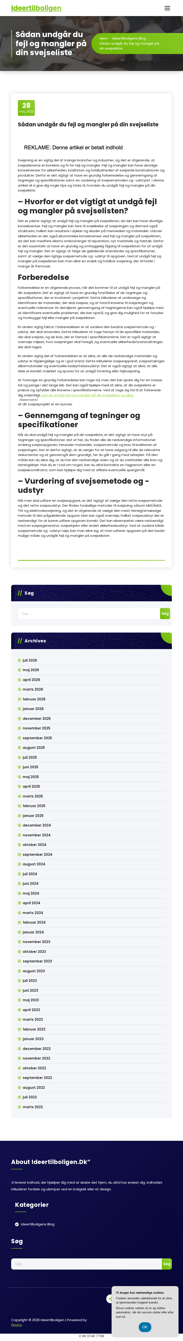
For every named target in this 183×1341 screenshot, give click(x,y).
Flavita (16, 1324)
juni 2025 (30, 767)
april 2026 (31, 679)
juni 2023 (30, 990)
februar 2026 (34, 699)
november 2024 (37, 835)
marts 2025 (33, 796)
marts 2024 (33, 912)
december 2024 (37, 825)
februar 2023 (34, 1029)
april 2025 (31, 786)
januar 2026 (33, 708)
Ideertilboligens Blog (129, 38)
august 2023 (34, 971)
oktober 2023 (34, 951)
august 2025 (34, 747)
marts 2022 (33, 1107)
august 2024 (34, 864)
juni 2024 (31, 883)
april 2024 (31, 903)
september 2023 (37, 961)
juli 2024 (30, 874)
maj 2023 (31, 1000)
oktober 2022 (34, 1068)
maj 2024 (31, 893)
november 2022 (36, 1058)
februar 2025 (34, 806)
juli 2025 (30, 757)
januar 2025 (33, 815)
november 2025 (36, 728)
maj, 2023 (26, 108)
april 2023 (31, 1010)
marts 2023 (33, 1019)
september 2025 (37, 738)
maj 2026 (31, 670)
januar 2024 (33, 932)
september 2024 (37, 854)
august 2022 (34, 1087)
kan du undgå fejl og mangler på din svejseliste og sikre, (88, 395)
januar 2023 (33, 1039)
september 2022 (37, 1077)
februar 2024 (34, 922)
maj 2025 (31, 777)
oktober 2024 (34, 844)
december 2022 (37, 1048)
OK (145, 1327)
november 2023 (36, 941)
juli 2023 (30, 980)
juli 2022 (30, 1097)
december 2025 (37, 718)
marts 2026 (33, 689)
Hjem (103, 38)
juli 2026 (30, 660)
